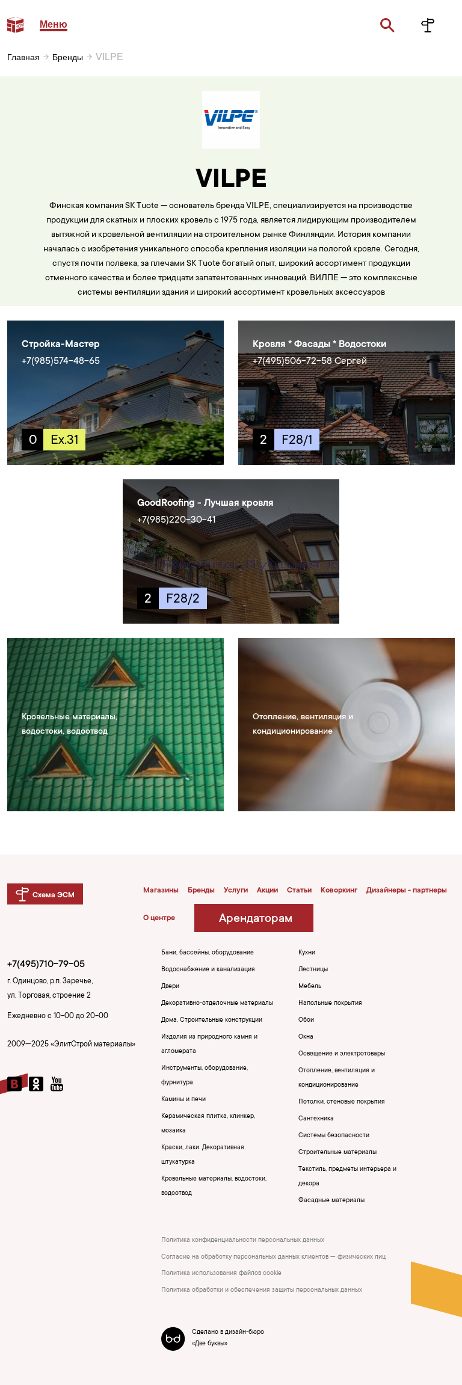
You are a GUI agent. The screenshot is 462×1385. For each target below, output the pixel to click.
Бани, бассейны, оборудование (207, 953)
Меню (53, 24)
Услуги (236, 890)
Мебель (309, 986)
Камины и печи (183, 1100)
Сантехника (316, 1119)
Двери (170, 986)
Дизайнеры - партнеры (406, 890)
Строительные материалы (337, 1152)
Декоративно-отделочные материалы (217, 1003)
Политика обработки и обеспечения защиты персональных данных (261, 1290)
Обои (306, 1020)
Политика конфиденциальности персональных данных (242, 1240)
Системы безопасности (333, 1136)
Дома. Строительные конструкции (211, 1020)
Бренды (67, 57)
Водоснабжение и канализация (208, 970)
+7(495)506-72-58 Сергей (310, 361)
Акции (267, 890)
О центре (159, 918)
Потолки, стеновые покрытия (341, 1102)
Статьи (299, 890)
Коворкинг (339, 890)
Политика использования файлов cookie (221, 1273)
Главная (23, 57)
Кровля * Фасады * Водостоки (320, 344)
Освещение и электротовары (341, 1054)
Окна (305, 1037)
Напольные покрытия (330, 1003)
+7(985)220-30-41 (176, 520)
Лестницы (313, 970)
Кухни (306, 953)
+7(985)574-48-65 (61, 361)
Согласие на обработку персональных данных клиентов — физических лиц (273, 1257)
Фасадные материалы (331, 1201)
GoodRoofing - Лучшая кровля (205, 503)
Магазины (161, 890)
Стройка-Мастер (61, 344)
